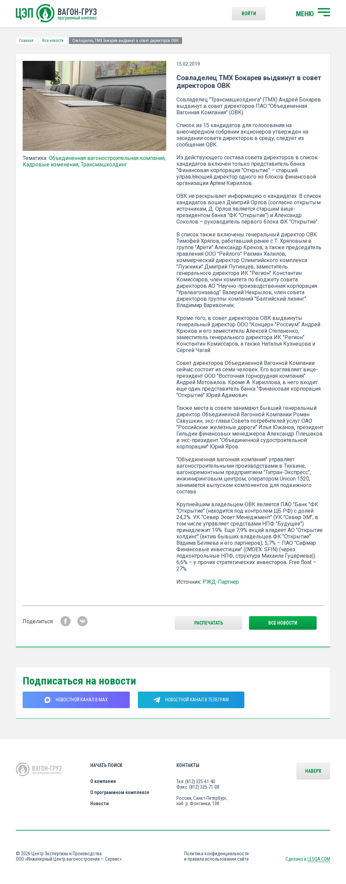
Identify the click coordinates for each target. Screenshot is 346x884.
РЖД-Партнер (221, 582)
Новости (99, 803)
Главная (26, 40)
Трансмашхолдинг (104, 164)
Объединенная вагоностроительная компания (107, 158)
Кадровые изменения (50, 164)
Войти (249, 13)
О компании (103, 781)
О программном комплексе (119, 792)
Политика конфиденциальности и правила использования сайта (216, 856)
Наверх (313, 771)
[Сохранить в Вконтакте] (82, 621)
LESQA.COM (318, 859)
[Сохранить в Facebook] (65, 621)
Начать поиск (106, 765)
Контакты (187, 765)
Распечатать (208, 623)
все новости (282, 623)
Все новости (53, 40)
